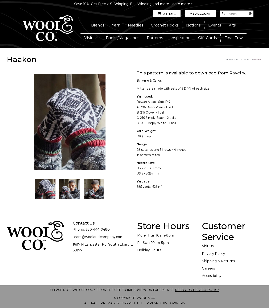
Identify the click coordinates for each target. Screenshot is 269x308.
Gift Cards (207, 38)
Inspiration (181, 38)
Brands (97, 25)
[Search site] (223, 14)
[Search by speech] (250, 14)
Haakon (257, 59)
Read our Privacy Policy (197, 290)
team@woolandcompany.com (98, 237)
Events (214, 25)
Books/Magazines (122, 38)
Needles (135, 25)
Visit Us (91, 38)
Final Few (233, 38)
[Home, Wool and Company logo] (48, 28)
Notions (193, 25)
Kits (232, 25)
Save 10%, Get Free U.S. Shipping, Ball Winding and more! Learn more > (133, 4)
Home (229, 59)
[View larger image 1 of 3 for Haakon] (70, 122)
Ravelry (237, 72)
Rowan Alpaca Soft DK (153, 102)
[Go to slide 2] (69, 189)
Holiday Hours (149, 250)
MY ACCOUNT (200, 14)
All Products (243, 59)
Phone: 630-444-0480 (91, 229)
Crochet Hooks (165, 25)
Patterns (155, 38)
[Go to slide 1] (45, 189)
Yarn (116, 25)
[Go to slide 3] (93, 189)
